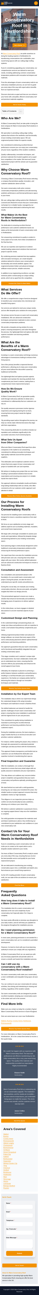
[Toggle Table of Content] (19, 111)
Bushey (9, 1021)
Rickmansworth (6, 1023)
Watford (3, 1021)
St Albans (6, 1150)
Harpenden (7, 1161)
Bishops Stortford (9, 1186)
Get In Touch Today (19, 104)
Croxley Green (18, 1021)
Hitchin (5, 1181)
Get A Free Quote (19, 1121)
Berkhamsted (7, 1159)
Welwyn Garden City (10, 1163)
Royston (6, 1188)
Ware (5, 1177)
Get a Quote (18, 45)
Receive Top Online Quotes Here (19, 688)
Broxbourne (7, 1172)
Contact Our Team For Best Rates (19, 283)
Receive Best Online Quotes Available (19, 496)
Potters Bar (7, 1154)
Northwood (27, 1021)
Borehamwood (8, 1147)
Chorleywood (7, 1145)
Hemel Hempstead (9, 1152)
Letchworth (7, 1183)
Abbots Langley (8, 1143)
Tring (5, 1165)
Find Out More (19, 885)
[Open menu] (36, 3)
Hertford (6, 1170)
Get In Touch (19, 1265)
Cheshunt (6, 1168)
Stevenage (7, 1179)
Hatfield (6, 1156)
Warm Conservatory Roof (11, 53)
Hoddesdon (7, 1174)
